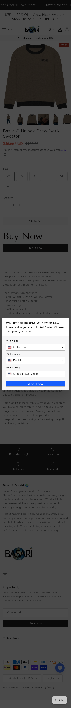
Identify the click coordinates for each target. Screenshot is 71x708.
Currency (15, 367)
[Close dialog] (66, 321)
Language (15, 354)
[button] (35, 347)
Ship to (14, 340)
